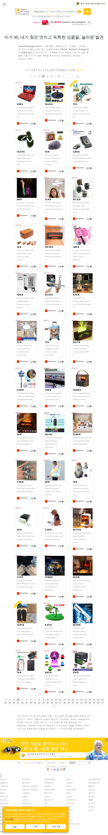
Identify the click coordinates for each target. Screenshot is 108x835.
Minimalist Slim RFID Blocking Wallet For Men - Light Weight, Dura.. (82, 158)
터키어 (68, 817)
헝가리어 (92, 803)
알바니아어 (48, 793)
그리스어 (3, 779)
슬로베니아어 (27, 807)
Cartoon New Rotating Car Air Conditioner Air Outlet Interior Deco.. (53, 396)
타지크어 (69, 810)
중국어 (68, 786)
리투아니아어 (4, 807)
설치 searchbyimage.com (92, 3)
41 (77, 703)
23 (102, 700)
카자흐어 (69, 796)
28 (22, 703)
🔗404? (18, 83)
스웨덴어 (25, 796)
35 (52, 703)
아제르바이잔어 (49, 789)
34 (48, 703)
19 (86, 700)
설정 (15, 827)
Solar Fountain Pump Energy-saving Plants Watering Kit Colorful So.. (54, 111)
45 (94, 703)
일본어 (68, 779)
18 (81, 700)
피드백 (62, 762)
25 (10, 703)
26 (14, 703)
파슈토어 (69, 820)
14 (64, 700)
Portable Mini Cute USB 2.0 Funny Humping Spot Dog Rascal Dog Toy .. (54, 536)
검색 (19, 762)
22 (98, 700)
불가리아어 (26, 783)
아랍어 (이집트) (49, 779)
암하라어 (47, 796)
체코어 (68, 793)
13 (60, 700)
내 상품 (71, 70)
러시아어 (3, 800)
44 (90, 703)
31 (35, 703)
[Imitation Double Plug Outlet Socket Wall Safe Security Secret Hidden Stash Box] (27, 518)
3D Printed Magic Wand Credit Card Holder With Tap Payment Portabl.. (25, 396)
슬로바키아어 (27, 803)
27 (18, 703)
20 (90, 700)
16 (73, 700)
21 (94, 700)
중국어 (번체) (71, 789)
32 (39, 703)
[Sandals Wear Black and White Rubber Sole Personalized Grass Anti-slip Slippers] (27, 140)
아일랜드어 (48, 786)
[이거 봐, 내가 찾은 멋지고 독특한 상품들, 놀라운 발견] (54, 749)
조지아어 (69, 783)
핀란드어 (92, 793)
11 (52, 700)
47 (59, 76)
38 (64, 703)
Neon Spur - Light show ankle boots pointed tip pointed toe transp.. (25, 206)
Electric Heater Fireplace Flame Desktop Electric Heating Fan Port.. (82, 396)
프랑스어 (92, 789)
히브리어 (92, 807)
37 (60, 703)
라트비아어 (4, 796)
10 (48, 700)
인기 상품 (30, 70)
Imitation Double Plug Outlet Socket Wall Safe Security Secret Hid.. (25, 536)
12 (56, 700)
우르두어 (47, 807)
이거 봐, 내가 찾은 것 (35, 762)
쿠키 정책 (9, 819)
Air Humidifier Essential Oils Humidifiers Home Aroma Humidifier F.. (25, 441)
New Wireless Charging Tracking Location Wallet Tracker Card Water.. (26, 679)
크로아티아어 (71, 800)
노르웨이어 (4, 786)
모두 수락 (56, 827)
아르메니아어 (49, 783)
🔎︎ (77, 76)
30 (31, 703)
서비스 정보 (51, 762)
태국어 (68, 813)
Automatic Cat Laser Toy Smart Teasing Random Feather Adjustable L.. (82, 441)
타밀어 (68, 807)
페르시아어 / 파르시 (73, 824)
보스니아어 (26, 779)
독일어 (2, 793)
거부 (35, 827)
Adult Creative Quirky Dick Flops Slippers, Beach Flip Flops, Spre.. (25, 631)
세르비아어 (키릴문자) (30, 789)
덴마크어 (3, 789)
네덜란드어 (4, 783)
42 (81, 703)
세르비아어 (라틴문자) (30, 786)
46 (98, 703)
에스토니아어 (49, 800)
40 (73, 703)
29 (27, 703)
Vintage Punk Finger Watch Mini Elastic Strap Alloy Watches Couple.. (26, 488)
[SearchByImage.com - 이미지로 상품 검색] (22, 10)
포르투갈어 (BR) (94, 779)
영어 (45, 803)
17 (77, 700)
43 (86, 703)
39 (69, 703)
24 (5, 703)
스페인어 (25, 800)
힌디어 (91, 810)
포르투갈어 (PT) (94, 783)
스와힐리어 (26, 793)
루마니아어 (4, 803)
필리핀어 (92, 796)
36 (56, 703)
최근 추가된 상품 (46, 70)
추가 (81, 70)
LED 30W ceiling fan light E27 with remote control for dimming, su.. (53, 301)
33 (43, 703)
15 (69, 700)
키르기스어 (70, 803)
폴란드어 (92, 786)
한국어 (91, 800)
